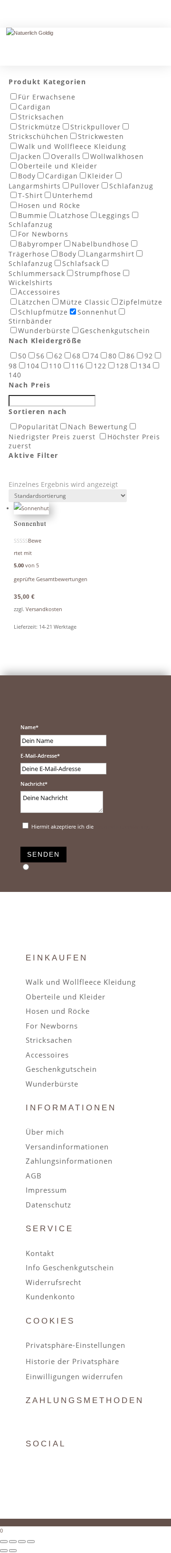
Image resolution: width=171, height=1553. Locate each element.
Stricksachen (49, 1040)
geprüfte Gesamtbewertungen (50, 579)
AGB (34, 1175)
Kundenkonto (50, 1296)
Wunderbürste (52, 1083)
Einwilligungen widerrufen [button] (74, 1376)
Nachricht (32, 783)
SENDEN (43, 854)
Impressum (46, 1190)
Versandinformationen (67, 1146)
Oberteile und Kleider (65, 996)
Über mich (45, 1132)
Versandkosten (44, 609)
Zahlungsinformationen (69, 1161)
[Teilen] (22, 1541)
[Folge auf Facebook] (32, 1468)
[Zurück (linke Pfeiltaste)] (4, 1550)
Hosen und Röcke (58, 1011)
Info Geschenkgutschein (70, 1267)
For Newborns (52, 1025)
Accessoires (47, 1054)
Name (28, 727)
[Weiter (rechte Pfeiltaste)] (13, 1550)
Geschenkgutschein (61, 1069)
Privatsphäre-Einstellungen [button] (75, 1345)
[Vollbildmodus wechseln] (13, 1541)
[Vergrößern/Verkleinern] (4, 1541)
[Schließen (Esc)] (31, 1541)
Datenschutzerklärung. (122, 826)
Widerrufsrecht (53, 1282)
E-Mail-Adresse (38, 755)
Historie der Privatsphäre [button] (72, 1361)
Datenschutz (48, 1204)
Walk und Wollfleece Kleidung (81, 982)
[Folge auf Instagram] (55, 1468)
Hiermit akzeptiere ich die (90, 826)
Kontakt (40, 1253)
